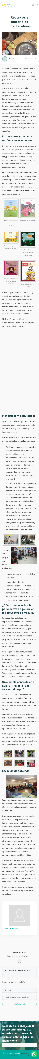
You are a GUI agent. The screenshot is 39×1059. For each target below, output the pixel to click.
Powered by (20, 1036)
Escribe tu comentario (19, 1004)
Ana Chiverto (11, 928)
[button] (34, 1032)
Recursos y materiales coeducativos (19, 21)
